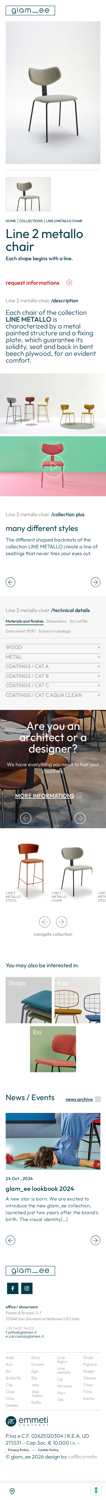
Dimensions (56, 621)
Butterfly (13, 1378)
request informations (32, 282)
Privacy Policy (18, 1450)
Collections (31, 221)
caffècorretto (82, 1456)
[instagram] (27, 1288)
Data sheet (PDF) (21, 631)
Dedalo (12, 1405)
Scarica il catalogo (54, 631)
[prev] (10, 582)
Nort (61, 1392)
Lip (60, 1379)
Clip (9, 1384)
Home (11, 221)
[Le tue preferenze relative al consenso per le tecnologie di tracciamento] (96, 1490)
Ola (60, 1399)
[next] (95, 582)
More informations (44, 795)
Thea (87, 1384)
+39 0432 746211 (20, 1328)
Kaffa (36, 1402)
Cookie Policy (48, 1450)
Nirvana (64, 1386)
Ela (34, 1378)
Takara (89, 1378)
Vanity (88, 1398)
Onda (88, 1357)
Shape (88, 1371)
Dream (37, 1364)
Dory (35, 1357)
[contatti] (12, 1491)
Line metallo (64, 1370)
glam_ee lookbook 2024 (40, 1189)
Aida (10, 1357)
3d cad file (79, 621)
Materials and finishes (25, 621)
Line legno (62, 1359)
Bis (8, 1371)
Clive (10, 1391)
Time (87, 1391)
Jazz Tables (37, 1393)
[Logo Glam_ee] (30, 10)
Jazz (35, 1384)
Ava (9, 1364)
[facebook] (12, 1288)
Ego (34, 1371)
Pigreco (90, 1364)
